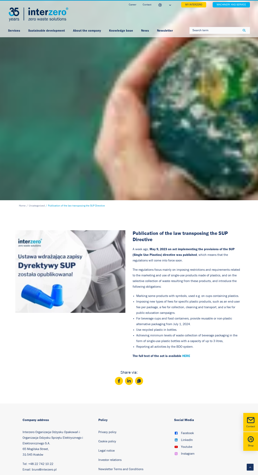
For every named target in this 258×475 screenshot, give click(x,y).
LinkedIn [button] (187, 440)
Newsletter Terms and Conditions (121, 469)
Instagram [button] (188, 453)
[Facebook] (119, 381)
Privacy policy (107, 432)
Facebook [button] (187, 433)
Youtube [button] (186, 446)
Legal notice (106, 450)
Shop (251, 445)
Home (22, 205)
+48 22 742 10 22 (40, 464)
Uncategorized (37, 205)
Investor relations (110, 460)
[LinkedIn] (129, 381)
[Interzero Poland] (38, 14)
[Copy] (139, 381)
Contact (250, 426)
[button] (176, 433)
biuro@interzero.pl (44, 469)
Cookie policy (107, 441)
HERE (186, 356)
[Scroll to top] (250, 467)
